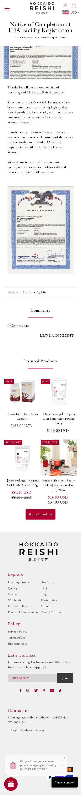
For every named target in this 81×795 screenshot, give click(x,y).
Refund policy (17, 606)
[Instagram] (27, 690)
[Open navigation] (7, 8)
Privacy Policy (18, 631)
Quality (13, 588)
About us (46, 606)
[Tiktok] (60, 690)
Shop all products (41, 514)
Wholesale (15, 600)
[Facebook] (20, 690)
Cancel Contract (51, 612)
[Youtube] (52, 690)
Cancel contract (65, 782)
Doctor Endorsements (23, 612)
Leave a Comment (57, 335)
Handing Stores (18, 582)
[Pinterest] (44, 690)
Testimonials (49, 600)
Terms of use (17, 637)
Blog (43, 594)
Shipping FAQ (17, 643)
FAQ (43, 588)
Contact (13, 594)
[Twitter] (36, 690)
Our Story (47, 582)
